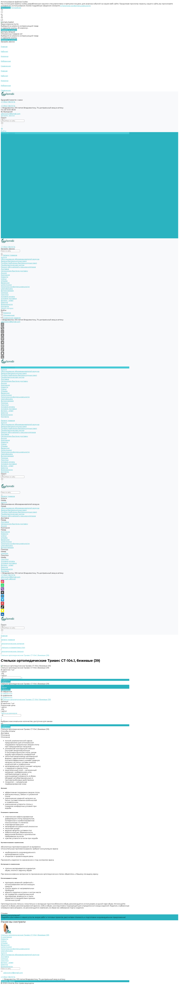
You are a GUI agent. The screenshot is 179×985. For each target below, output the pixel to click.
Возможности (7, 180)
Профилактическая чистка (12, 143)
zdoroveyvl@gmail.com (10, 114)
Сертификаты (7, 165)
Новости (4, 153)
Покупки (5, 170)
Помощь (4, 224)
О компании (6, 937)
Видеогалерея (7, 222)
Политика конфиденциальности (15, 163)
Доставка (5, 145)
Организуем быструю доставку (14, 147)
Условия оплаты (8, 172)
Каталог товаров (8, 186)
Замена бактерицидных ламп (14, 139)
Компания (5, 206)
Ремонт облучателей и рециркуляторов (18, 198)
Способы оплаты (8, 731)
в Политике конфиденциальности (75, 6)
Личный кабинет (8, 579)
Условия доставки (9, 174)
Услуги (4, 188)
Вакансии (5, 159)
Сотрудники (6, 161)
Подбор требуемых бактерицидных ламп (19, 141)
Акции (4, 204)
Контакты (5, 237)
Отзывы (4, 157)
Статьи (4, 155)
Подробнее (16, 8)
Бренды (4, 178)
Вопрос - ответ (7, 176)
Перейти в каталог (9, 30)
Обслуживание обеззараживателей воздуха (20, 137)
